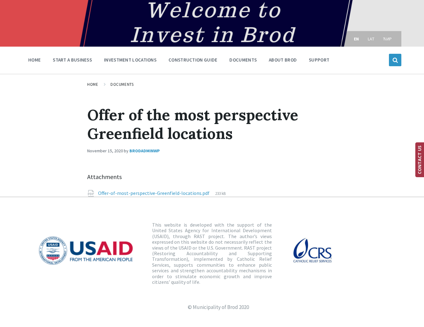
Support (319, 60)
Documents (243, 60)
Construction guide (193, 60)
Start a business (72, 60)
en (356, 39)
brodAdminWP (144, 151)
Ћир (387, 39)
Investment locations (130, 60)
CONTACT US (419, 159)
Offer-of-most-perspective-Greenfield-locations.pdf (154, 193)
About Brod (283, 60)
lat (371, 39)
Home (34, 60)
